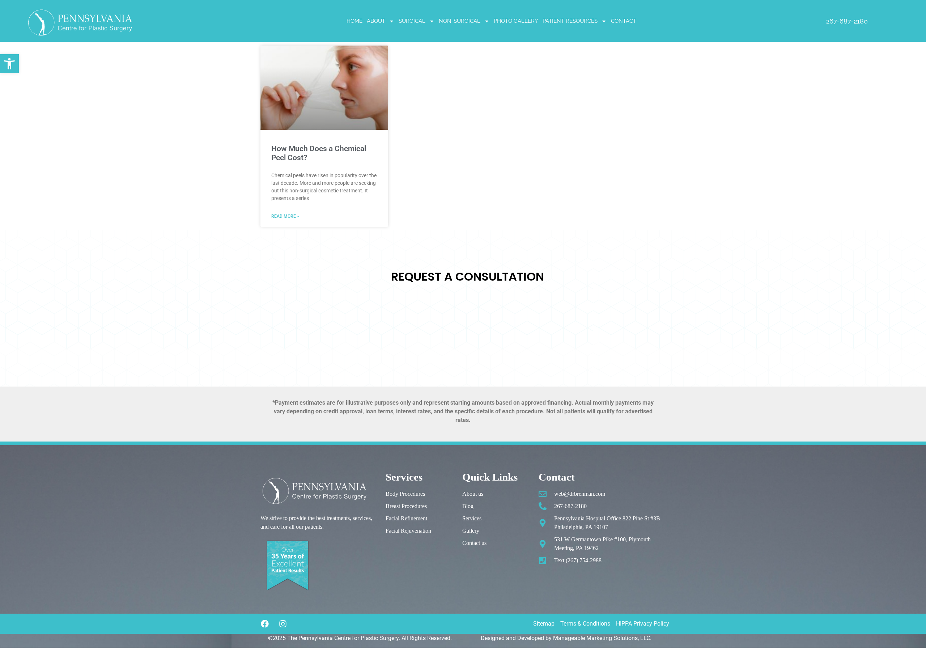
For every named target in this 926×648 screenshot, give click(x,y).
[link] (9, 63)
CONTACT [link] (623, 21)
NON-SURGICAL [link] (459, 21)
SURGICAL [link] (412, 21)
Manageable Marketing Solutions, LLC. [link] (602, 638)
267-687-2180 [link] (847, 21)
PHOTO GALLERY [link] (516, 21)
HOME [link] (354, 21)
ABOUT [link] (376, 21)
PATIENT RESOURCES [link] (570, 21)
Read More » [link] (285, 216)
